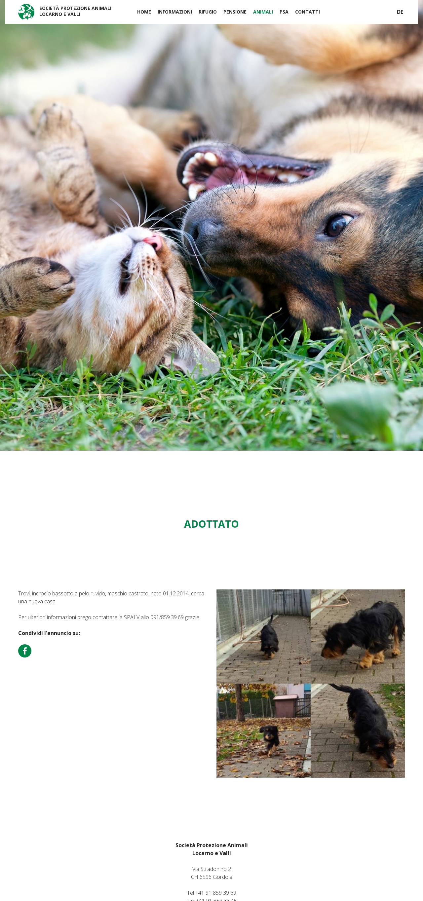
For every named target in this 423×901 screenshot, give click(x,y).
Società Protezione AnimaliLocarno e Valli (75, 11)
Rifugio (208, 12)
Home (144, 12)
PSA (284, 12)
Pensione (235, 12)
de (400, 12)
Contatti (307, 12)
